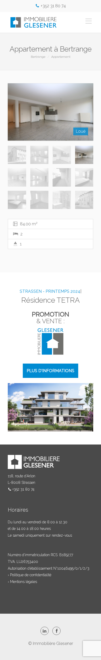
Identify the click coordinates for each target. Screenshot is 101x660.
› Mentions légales (22, 582)
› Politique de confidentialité (29, 575)
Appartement (60, 57)
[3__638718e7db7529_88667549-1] (50, 112)
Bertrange (38, 57)
